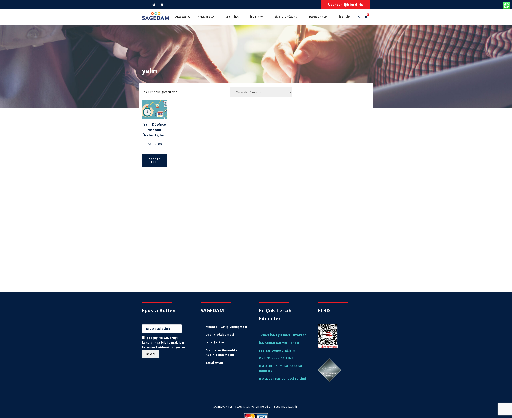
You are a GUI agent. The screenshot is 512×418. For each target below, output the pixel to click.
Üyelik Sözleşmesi (220, 334)
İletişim (344, 16)
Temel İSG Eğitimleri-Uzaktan (282, 335)
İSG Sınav (256, 16)
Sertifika (232, 16)
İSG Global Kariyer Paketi (279, 343)
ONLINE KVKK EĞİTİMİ (276, 358)
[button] (359, 16)
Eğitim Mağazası (286, 16)
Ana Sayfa (182, 16)
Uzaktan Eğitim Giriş (345, 4)
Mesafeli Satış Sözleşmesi (226, 327)
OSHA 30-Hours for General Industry (280, 368)
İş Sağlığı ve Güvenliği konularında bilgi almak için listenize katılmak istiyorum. (164, 342)
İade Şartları (216, 342)
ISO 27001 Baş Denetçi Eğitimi (282, 378)
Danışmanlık (318, 16)
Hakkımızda (206, 16)
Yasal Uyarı (214, 362)
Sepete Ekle (154, 160)
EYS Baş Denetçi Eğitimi (277, 350)
